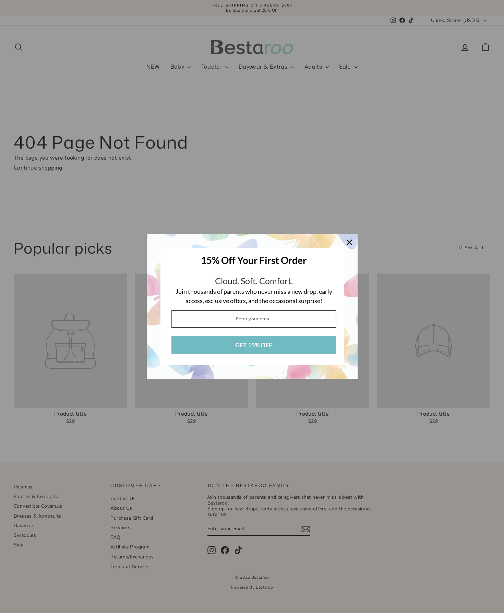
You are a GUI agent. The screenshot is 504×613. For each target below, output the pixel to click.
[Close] (349, 242)
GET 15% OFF (253, 345)
